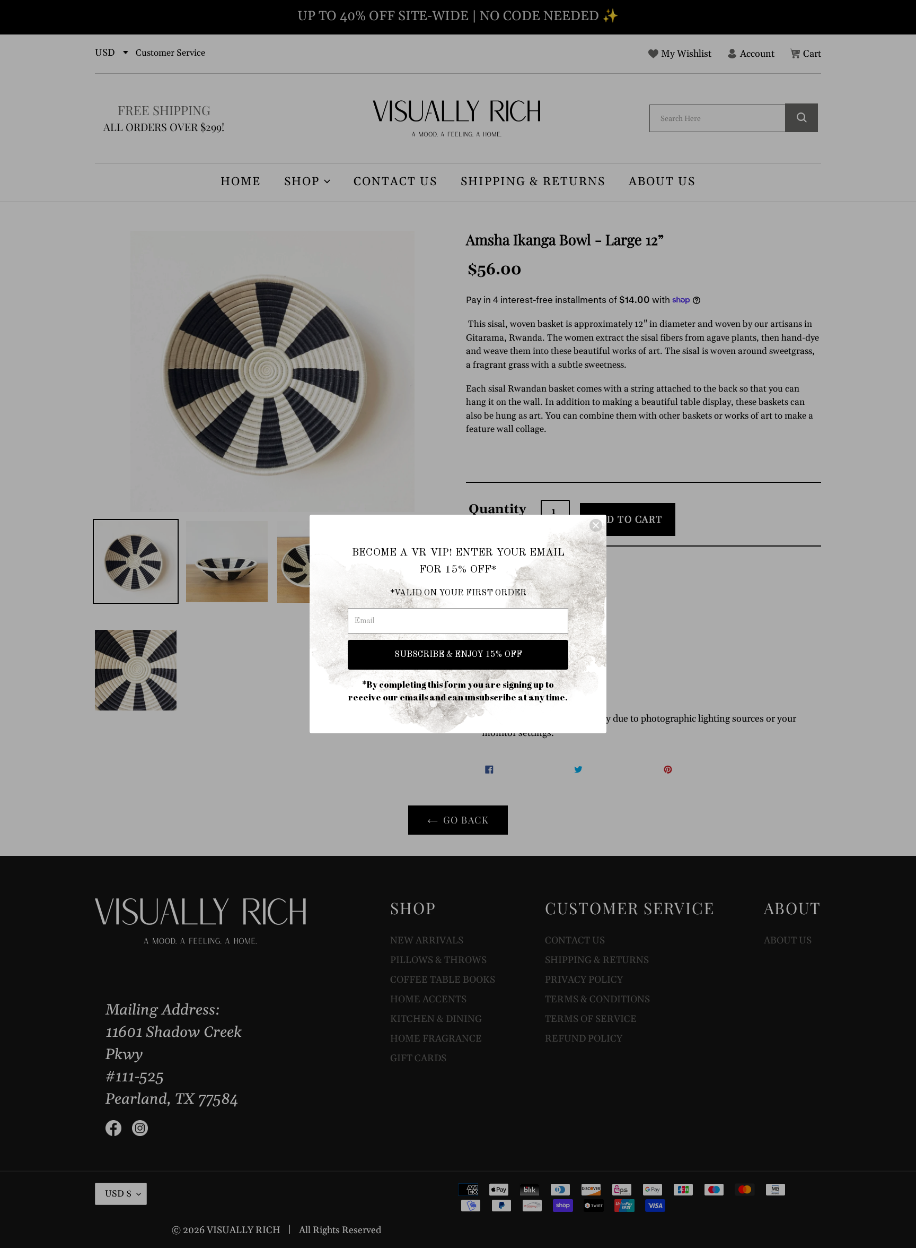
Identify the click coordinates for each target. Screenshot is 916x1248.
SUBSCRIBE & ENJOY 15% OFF (458, 655)
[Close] (595, 525)
